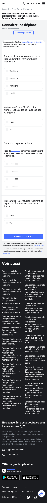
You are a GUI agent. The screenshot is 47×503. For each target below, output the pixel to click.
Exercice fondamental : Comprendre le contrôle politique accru (12, 341)
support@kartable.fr (15, 449)
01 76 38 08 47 (33, 3)
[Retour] (4, 3)
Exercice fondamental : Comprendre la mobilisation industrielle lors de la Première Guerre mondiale (12, 370)
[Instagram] (35, 497)
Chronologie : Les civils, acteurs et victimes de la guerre (11, 300)
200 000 (15, 187)
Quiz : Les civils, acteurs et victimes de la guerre (11, 282)
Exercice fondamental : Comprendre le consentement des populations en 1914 (12, 320)
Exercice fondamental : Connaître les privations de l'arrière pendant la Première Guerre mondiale (35, 308)
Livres (24, 487)
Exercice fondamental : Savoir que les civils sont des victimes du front (35, 339)
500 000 (15, 171)
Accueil (5, 9)
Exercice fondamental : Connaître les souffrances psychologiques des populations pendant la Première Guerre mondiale (35, 324)
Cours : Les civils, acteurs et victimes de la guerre (11, 273)
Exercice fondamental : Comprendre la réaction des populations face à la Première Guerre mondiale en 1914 (12, 354)
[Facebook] (22, 497)
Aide (15, 487)
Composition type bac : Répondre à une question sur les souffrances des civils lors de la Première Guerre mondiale (35, 408)
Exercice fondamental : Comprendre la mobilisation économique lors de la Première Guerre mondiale (12, 386)
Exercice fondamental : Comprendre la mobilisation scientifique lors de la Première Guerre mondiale (12, 402)
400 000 (15, 179)
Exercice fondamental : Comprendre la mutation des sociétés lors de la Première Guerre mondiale (35, 276)
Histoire (26, 9)
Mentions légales (9, 491)
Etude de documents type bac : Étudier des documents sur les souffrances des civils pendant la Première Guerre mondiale (34, 373)
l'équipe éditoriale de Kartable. (32, 42)
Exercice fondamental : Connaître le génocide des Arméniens (35, 349)
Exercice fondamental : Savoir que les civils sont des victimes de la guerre (35, 359)
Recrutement (27, 491)
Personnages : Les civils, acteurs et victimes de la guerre (11, 309)
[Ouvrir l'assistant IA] (41, 493)
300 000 (15, 164)
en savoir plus (38, 246)
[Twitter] (28, 497)
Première (16, 9)
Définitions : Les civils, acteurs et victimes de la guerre (12, 291)
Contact (5, 487)
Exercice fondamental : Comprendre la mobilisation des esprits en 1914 (12, 331)
